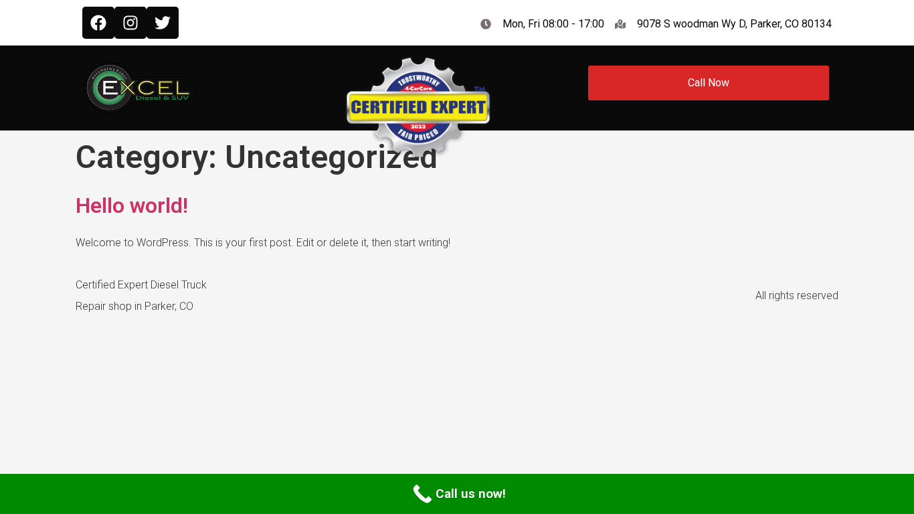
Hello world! (132, 205)
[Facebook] (98, 23)
